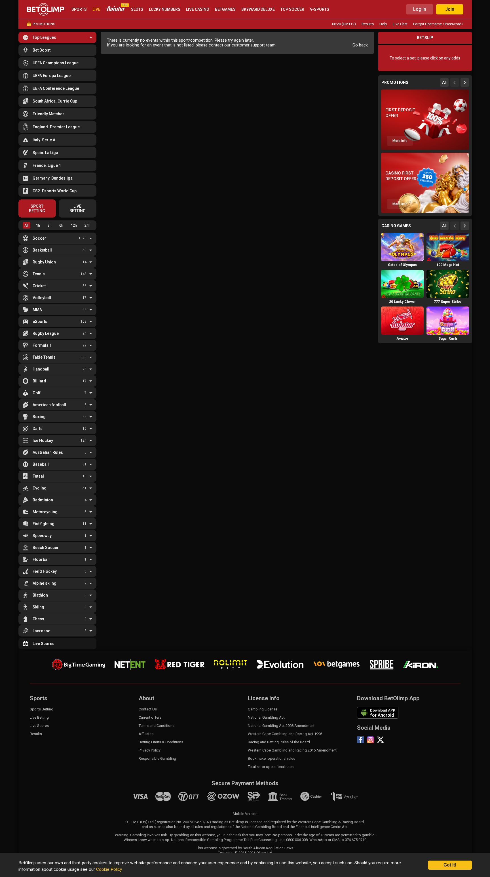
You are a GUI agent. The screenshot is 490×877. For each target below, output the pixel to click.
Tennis (39, 274)
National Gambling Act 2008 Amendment (281, 725)
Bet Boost (41, 50)
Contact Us (148, 709)
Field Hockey (45, 571)
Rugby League (46, 333)
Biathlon (40, 595)
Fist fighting (43, 523)
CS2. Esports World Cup (55, 191)
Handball (41, 369)
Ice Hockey (43, 440)
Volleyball (42, 297)
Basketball (42, 250)
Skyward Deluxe (258, 9)
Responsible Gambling (157, 758)
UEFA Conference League (56, 88)
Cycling (40, 488)
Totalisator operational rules (270, 767)
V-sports (319, 9)
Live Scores (43, 643)
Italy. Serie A (44, 140)
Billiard (39, 381)
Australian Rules (48, 452)
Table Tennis (44, 357)
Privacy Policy (149, 750)
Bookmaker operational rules (271, 758)
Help (383, 24)
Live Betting (39, 717)
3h (50, 225)
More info (399, 141)
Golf (37, 393)
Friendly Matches (49, 114)
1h (38, 225)
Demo (402, 258)
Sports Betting (41, 709)
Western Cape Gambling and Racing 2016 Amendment (292, 750)
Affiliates (146, 734)
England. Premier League (56, 127)
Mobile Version (245, 814)
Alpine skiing (44, 583)
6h (61, 225)
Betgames (225, 9)
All (26, 225)
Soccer (39, 238)
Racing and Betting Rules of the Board (279, 742)
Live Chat (400, 24)
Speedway (42, 535)
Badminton (43, 500)
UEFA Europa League (52, 75)
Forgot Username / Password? (438, 24)
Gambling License (262, 709)
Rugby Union (44, 262)
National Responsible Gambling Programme (207, 840)
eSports (40, 321)
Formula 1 (42, 345)
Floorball (41, 559)
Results (368, 24)
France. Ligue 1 (47, 165)
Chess (38, 619)
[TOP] (115, 9)
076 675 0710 (355, 840)
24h (87, 225)
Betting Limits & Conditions (161, 742)
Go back (360, 45)
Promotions (44, 24)
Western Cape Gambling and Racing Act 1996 (285, 734)
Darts (38, 428)
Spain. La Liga (45, 152)
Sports (79, 9)
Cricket (39, 286)
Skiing (38, 607)
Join (449, 9)
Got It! (449, 865)
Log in (419, 9)
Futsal (38, 476)
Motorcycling (45, 512)
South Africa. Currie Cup (55, 101)
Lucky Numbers (164, 9)
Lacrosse (41, 631)
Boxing (39, 416)
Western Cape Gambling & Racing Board (331, 822)
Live (96, 9)
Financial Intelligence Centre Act (322, 827)
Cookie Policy (109, 869)
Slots (137, 9)
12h (74, 225)
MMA (37, 309)
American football (49, 405)
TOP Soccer (292, 9)
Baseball (41, 464)
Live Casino (197, 9)
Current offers (150, 717)
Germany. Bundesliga (53, 178)
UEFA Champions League (56, 63)
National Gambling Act (266, 717)
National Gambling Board (261, 827)
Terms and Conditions (156, 725)
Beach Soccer (46, 547)
